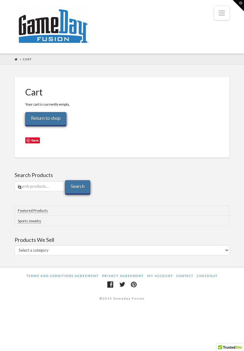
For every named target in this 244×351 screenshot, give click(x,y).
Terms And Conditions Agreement (62, 276)
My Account (160, 276)
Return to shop (46, 118)
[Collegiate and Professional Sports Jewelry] (53, 26)
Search (78, 186)
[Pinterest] (134, 284)
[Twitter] (122, 284)
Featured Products (33, 210)
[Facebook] (110, 284)
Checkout (207, 276)
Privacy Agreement (123, 276)
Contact (184, 276)
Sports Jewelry (29, 221)
